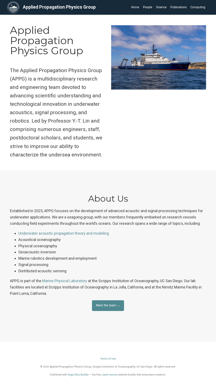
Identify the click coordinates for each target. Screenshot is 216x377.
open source (109, 374)
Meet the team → (108, 305)
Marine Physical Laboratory (64, 281)
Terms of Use (108, 358)
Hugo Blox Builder (78, 374)
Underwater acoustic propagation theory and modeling (63, 233)
